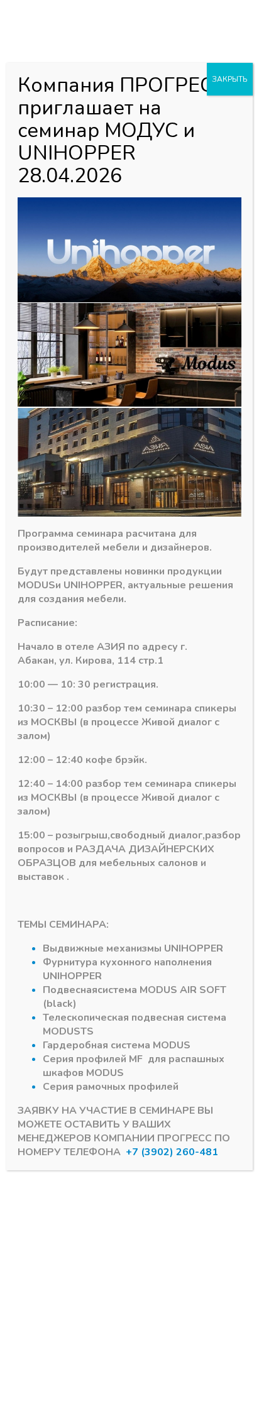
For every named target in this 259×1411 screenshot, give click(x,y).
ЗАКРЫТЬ (230, 79)
